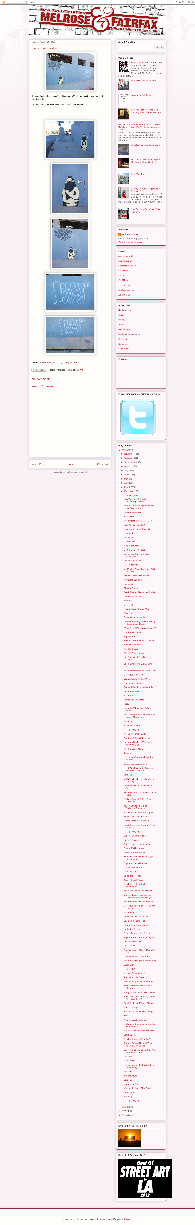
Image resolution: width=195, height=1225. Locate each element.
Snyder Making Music (134, 848)
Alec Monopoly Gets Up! (135, 1020)
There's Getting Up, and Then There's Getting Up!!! (138, 1044)
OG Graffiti (129, 1056)
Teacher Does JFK (133, 512)
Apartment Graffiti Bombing (137, 738)
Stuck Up (128, 775)
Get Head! (129, 605)
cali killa (42, 362)
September (130, 462)
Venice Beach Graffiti (134, 699)
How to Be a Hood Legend (136, 925)
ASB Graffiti (129, 541)
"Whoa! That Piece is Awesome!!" (140, 628)
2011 (124, 1111)
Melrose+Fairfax (129, 234)
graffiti (55, 362)
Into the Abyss (130, 1075)
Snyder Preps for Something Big (139, 937)
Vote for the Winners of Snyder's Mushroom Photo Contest (146, 160)
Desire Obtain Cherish (129, 334)
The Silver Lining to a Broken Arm (140, 960)
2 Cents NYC (130, 695)
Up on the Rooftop (132, 876)
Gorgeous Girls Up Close (136, 675)
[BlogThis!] (35, 370)
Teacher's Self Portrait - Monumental (135, 885)
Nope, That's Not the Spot (136, 816)
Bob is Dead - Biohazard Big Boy (146, 62)
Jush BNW (129, 516)
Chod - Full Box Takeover (136, 916)
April (126, 483)
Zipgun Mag (124, 295)
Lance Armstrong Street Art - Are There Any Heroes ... (139, 1051)
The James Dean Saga (135, 734)
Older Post (103, 464)
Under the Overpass (133, 929)
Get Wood (128, 537)
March (127, 487)
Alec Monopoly (125, 329)
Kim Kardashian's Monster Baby (139, 1030)
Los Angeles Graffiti (133, 632)
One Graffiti (129, 1060)
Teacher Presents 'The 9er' (137, 1039)
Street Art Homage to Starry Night (140, 670)
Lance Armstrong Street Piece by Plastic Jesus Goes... (139, 622)
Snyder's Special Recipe (135, 863)
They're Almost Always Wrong (138, 844)
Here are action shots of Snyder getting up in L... (139, 857)
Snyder (121, 315)
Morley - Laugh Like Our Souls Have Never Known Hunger (138, 896)
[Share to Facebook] (41, 370)
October (128, 458)
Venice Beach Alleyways (135, 764)
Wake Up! (128, 613)
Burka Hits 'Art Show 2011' (143, 80)
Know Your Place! (132, 1084)
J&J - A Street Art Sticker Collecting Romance (135, 807)
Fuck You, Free (138, 174)
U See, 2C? (129, 969)
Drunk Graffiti (130, 1092)
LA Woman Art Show (141, 95)
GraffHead (123, 280)
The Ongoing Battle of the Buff (138, 981)
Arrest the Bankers (133, 580)
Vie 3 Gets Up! (131, 565)
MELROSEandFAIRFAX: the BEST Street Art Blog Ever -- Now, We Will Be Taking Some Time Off (139, 127)
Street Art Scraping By (134, 617)
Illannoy (127, 753)
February (129, 491)
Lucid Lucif (129, 965)
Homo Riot (123, 339)
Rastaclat (128, 584)
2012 (124, 1107)
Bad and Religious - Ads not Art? (139, 687)
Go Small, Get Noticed (134, 550)
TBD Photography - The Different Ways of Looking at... (140, 715)
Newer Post (38, 464)
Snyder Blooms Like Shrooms (138, 933)
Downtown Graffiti (132, 941)
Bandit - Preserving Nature (136, 575)
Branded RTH (130, 912)
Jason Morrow (106, 1219)
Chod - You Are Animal (134, 852)
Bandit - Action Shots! (134, 596)
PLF (75, 362)
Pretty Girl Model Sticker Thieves (139, 992)
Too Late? (128, 1071)
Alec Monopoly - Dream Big (137, 956)
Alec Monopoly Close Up (135, 977)
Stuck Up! (128, 721)
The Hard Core (131, 649)
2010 (124, 1115)
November (129, 454)
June (127, 474)
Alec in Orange (131, 1007)
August (128, 466)
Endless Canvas (126, 290)
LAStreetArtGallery (127, 265)
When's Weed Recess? (135, 653)
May (126, 479)
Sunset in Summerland (135, 836)
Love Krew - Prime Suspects (137, 529)
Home (70, 464)
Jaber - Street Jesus (133, 880)
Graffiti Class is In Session (136, 820)
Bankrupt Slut (124, 310)
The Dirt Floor (125, 285)
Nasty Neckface (131, 840)
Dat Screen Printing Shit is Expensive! (136, 555)
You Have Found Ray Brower (138, 890)
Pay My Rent (130, 636)
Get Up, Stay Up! (132, 729)
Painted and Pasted (133, 683)
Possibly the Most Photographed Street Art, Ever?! (139, 997)
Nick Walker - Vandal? (134, 525)
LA (60, 362)
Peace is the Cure (132, 560)
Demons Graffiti (131, 691)
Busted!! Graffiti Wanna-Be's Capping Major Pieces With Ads (146, 111)
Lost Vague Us (125, 261)
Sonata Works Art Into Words (138, 679)
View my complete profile (130, 242)
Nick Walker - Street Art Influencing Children (135, 500)
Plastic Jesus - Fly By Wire (136, 609)
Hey (126, 1015)
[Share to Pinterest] (44, 370)
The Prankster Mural (134, 749)
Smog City (123, 344)
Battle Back (129, 1035)
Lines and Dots (131, 871)
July (126, 470)
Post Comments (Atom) (76, 472)
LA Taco (122, 275)
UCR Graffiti (129, 945)
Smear (121, 324)
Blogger (127, 1219)
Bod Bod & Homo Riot (134, 921)
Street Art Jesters (132, 725)
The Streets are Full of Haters (138, 521)
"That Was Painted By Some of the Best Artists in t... (138, 769)
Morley (121, 319)
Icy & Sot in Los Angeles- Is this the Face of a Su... (139, 506)
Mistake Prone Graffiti (134, 973)
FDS (49, 362)
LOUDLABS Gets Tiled (134, 867)
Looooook (128, 533)
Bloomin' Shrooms (132, 644)
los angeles (67, 362)
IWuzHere (123, 270)
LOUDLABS (124, 348)
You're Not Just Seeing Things (138, 1011)
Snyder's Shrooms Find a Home (139, 640)
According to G (125, 256)
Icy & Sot (128, 600)
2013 (124, 450)
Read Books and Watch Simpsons (140, 1003)
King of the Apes (131, 545)
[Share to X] (38, 370)
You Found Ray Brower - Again (138, 812)
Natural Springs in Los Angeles (138, 901)
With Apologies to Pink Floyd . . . (139, 1088)
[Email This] (32, 370)
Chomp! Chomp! (132, 588)
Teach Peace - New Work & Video (140, 592)
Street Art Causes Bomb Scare (145, 145)
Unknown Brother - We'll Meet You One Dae (138, 743)
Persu (126, 704)
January (128, 495)
